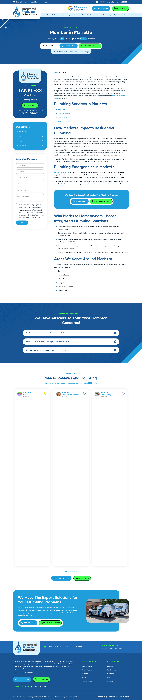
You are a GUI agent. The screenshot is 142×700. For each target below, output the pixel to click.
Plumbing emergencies (62, 172)
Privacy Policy (25, 217)
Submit (22, 222)
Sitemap (126, 697)
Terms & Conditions (35, 217)
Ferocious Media (74, 697)
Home (56, 72)
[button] (71, 333)
